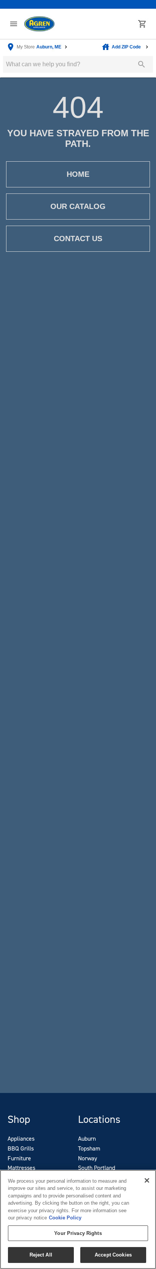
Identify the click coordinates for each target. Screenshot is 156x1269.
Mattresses (21, 1168)
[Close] (147, 1180)
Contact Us (78, 238)
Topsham (89, 1148)
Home (78, 174)
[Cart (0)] (142, 24)
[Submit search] (141, 64)
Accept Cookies (113, 1255)
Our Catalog (78, 206)
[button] (14, 24)
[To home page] (39, 24)
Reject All (41, 1255)
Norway (87, 1158)
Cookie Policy (65, 1218)
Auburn (87, 1139)
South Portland (96, 1168)
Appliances (21, 1139)
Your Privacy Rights (77, 1233)
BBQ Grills (21, 1148)
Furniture (19, 1158)
